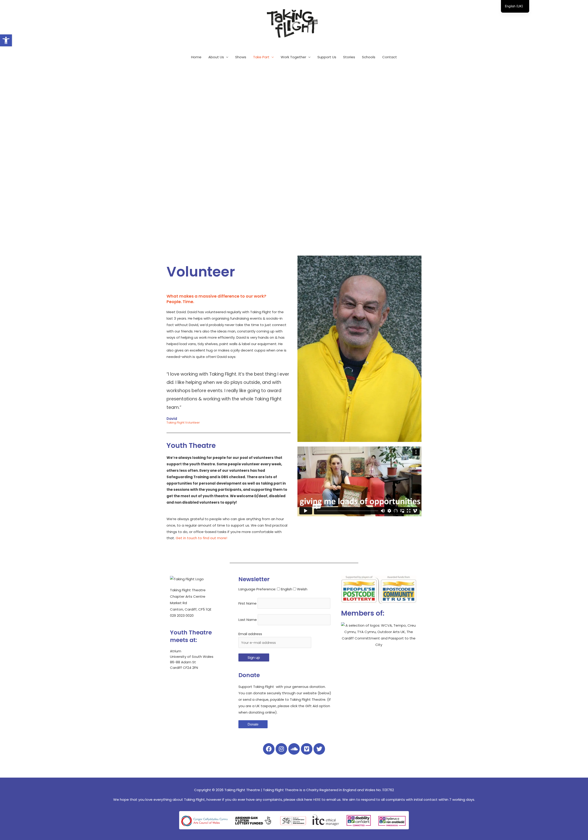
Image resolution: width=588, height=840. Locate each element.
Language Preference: (257, 589)
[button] (359, 481)
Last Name (247, 619)
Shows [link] (240, 57)
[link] (6, 40)
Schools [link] (368, 57)
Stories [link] (349, 57)
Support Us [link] (326, 57)
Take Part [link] (261, 57)
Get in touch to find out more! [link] (201, 538)
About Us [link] (216, 57)
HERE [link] (317, 799)
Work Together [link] (293, 57)
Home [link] (196, 57)
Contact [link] (389, 57)
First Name (247, 603)
